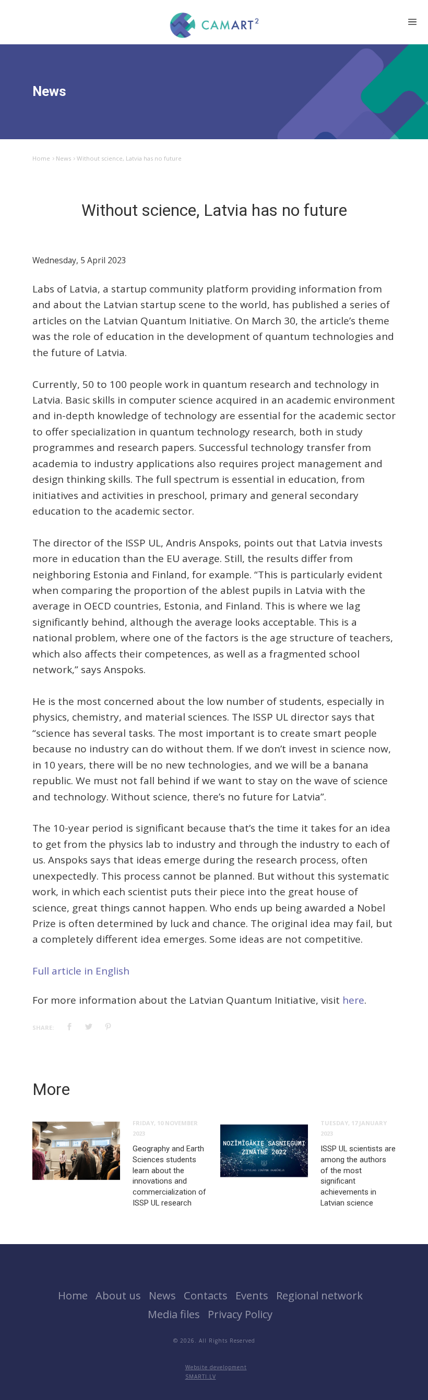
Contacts (206, 1295)
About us (118, 1295)
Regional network (319, 1295)
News (63, 158)
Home (41, 158)
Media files (174, 1314)
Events (251, 1295)
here (353, 1000)
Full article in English (80, 971)
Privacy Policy (240, 1314)
